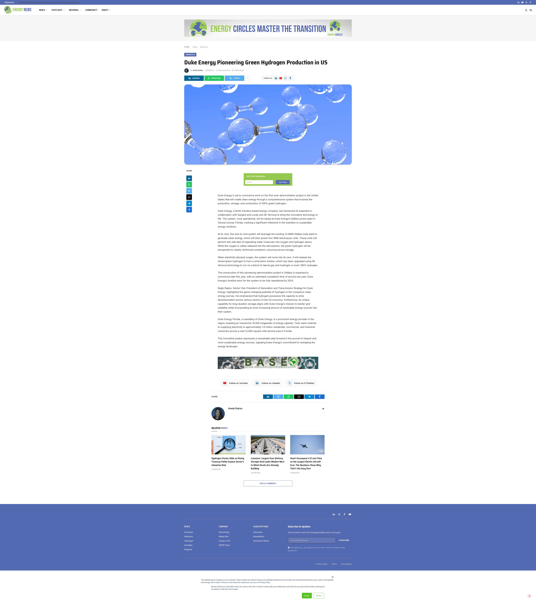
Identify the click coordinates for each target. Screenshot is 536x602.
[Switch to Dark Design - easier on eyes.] (526, 10)
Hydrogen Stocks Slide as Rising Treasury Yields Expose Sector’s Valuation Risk (227, 462)
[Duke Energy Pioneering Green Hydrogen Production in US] (268, 124)
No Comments (224, 70)
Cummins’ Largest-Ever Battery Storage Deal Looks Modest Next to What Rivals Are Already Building (267, 463)
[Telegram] (189, 203)
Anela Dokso (198, 70)
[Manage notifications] (529, 596)
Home (195, 47)
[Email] (189, 197)
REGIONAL (74, 10)
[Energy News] (18, 10)
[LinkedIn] (189, 178)
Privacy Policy (339, 548)
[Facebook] (189, 209)
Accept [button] (306, 595)
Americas (204, 47)
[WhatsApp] (189, 184)
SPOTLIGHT (57, 10)
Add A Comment (268, 483)
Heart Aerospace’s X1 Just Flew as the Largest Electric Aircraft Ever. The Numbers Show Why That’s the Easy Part (306, 463)
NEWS (42, 10)
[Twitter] (189, 190)
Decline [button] (319, 595)
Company (223, 526)
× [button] (332, 576)
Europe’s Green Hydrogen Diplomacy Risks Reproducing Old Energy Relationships (50, 2)
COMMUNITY (91, 10)
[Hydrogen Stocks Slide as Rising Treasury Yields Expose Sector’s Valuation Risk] (228, 444)
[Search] (530, 10)
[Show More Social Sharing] (248, 78)
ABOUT (105, 10)
